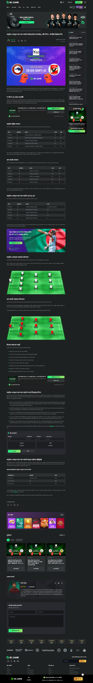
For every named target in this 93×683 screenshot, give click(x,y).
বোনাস (77, 7)
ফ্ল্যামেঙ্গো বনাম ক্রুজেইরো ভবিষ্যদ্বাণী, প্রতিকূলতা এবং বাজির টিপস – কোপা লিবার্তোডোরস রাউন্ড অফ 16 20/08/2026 (76, 98)
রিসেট (28, 450)
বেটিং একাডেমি (14, 7)
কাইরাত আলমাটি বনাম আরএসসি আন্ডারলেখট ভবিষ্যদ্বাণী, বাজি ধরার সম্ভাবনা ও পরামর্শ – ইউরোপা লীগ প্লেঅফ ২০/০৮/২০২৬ (75, 90)
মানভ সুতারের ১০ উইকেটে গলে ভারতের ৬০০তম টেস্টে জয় (75, 76)
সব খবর (50, 668)
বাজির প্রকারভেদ (9, 674)
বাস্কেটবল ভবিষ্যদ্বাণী (31, 674)
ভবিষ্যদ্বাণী (51, 426)
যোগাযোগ (39, 7)
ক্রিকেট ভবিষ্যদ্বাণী (30, 670)
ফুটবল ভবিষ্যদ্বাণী (19, 540)
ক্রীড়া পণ (8, 7)
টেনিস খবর (50, 674)
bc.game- (15, 491)
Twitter (18, 40)
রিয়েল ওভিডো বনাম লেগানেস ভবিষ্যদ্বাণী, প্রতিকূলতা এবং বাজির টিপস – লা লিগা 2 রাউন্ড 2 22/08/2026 (75, 52)
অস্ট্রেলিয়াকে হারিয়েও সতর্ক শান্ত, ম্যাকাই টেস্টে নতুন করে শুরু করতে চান (75, 38)
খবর (23, 7)
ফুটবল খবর (50, 672)
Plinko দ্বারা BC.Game (73, 672)
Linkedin (22, 40)
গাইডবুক (19, 7)
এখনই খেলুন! (79, 678)
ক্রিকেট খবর (50, 670)
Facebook (25, 40)
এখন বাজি (14, 451)
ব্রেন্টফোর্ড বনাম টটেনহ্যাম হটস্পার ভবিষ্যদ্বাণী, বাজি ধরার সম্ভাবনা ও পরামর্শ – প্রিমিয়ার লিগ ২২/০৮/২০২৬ (76, 45)
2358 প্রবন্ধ (31, 586)
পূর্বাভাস (28, 7)
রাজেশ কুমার (13, 40)
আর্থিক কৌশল (9, 670)
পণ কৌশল (8, 672)
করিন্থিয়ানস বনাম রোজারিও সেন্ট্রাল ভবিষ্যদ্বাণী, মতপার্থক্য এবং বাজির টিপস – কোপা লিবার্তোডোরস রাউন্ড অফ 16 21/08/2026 (75, 68)
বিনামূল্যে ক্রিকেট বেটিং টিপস (73, 674)
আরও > (62, 514)
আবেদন (71, 7)
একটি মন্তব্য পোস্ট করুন (15, 630)
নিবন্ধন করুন (79, 2)
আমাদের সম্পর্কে (33, 7)
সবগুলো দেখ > (83, 32)
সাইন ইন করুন (70, 2)
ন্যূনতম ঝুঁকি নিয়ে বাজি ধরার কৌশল (74, 668)
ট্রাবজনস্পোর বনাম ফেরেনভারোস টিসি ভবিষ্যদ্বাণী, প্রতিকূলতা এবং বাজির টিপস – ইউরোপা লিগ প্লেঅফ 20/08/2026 (75, 82)
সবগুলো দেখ (61, 535)
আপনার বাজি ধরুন (77, 131)
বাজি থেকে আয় (71, 670)
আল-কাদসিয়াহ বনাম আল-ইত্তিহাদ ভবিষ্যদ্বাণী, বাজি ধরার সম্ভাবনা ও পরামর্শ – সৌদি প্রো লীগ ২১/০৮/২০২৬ (75, 60)
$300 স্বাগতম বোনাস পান (56, 108)
